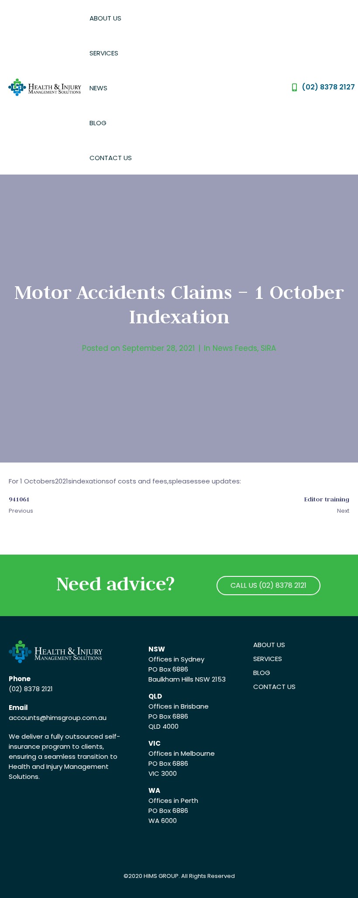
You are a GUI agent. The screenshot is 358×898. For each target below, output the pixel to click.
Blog (98, 122)
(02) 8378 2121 (31, 688)
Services (104, 53)
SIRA (268, 348)
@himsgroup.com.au (73, 717)
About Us (105, 18)
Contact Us (111, 157)
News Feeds (235, 348)
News (98, 88)
